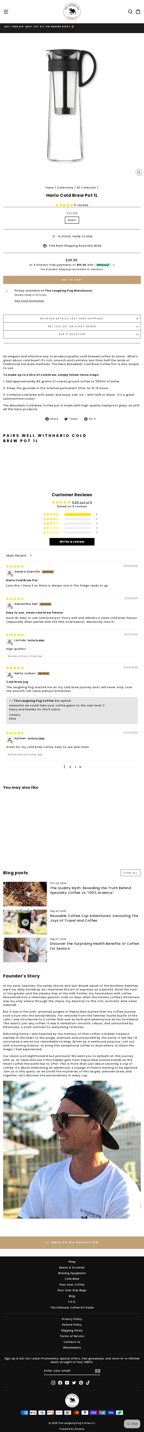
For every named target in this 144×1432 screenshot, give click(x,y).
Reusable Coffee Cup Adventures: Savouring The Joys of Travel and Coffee (94, 918)
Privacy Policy (72, 1319)
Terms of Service (72, 1336)
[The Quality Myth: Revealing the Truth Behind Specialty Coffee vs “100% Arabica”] (25, 894)
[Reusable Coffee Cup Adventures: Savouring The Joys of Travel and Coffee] (25, 922)
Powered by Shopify (71, 1428)
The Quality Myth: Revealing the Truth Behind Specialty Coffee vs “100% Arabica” (90, 890)
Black (72, 220)
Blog (72, 1296)
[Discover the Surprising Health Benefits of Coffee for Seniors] (25, 950)
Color (72, 213)
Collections (65, 187)
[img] (15, 566)
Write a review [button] (72, 541)
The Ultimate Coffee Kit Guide (72, 1307)
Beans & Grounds (72, 1267)
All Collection (86, 187)
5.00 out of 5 (82, 502)
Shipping (64, 269)
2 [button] (70, 767)
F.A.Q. (72, 1302)
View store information (29, 300)
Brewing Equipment (72, 1273)
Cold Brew (72, 1279)
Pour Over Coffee (72, 1285)
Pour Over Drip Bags (72, 1290)
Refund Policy (72, 1325)
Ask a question (72, 334)
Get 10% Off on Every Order (72, 326)
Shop (72, 1262)
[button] (65, 205)
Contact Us (72, 1342)
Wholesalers (72, 1347)
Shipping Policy (72, 1330)
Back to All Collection (75, 1242)
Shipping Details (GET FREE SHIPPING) (72, 318)
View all (130, 872)
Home (50, 187)
